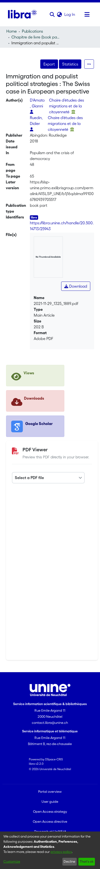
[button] (52, 14)
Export (49, 64)
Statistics (70, 64)
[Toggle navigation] (87, 14)
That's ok (86, 861)
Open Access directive (50, 821)
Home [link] (11, 31)
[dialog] (50, 850)
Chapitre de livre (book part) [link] (35, 37)
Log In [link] (69, 14)
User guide (50, 801)
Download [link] (77, 286)
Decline (69, 861)
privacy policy (61, 852)
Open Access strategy (50, 811)
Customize (11, 861)
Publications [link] (32, 31)
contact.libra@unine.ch (50, 723)
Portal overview (50, 791)
